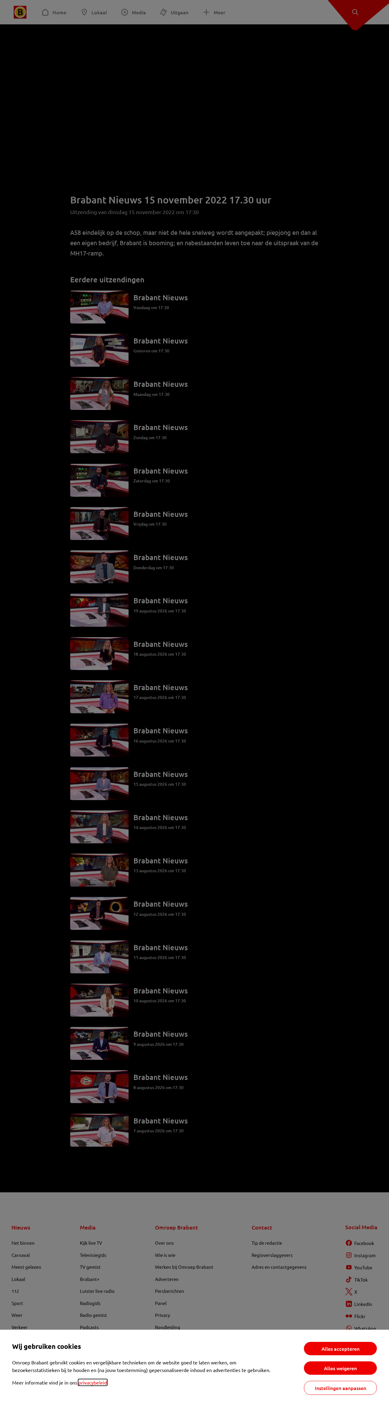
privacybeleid (92, 1382)
